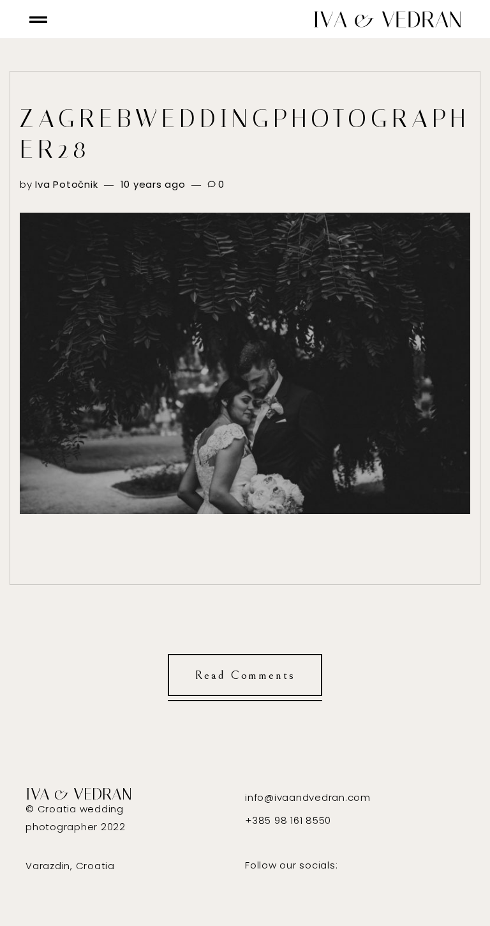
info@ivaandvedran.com (308, 797)
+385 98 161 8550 (288, 820)
